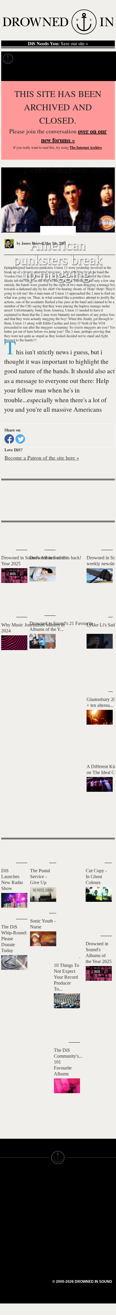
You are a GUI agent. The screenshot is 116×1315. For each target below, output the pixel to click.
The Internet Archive (86, 147)
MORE (101, 823)
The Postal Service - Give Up (40, 876)
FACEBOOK (41, 1213)
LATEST (10, 534)
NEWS (6, 1200)
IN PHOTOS (12, 1211)
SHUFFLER (41, 1224)
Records (29, 59)
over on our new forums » (74, 135)
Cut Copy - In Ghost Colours (96, 876)
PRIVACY (67, 1195)
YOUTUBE (40, 1235)
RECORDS (11, 1216)
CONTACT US (43, 1179)
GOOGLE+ (40, 1208)
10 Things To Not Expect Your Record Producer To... (66, 977)
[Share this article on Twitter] (20, 439)
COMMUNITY (14, 1254)
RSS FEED (40, 1240)
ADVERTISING (73, 1200)
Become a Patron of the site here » (41, 457)
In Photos (87, 59)
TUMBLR (38, 1229)
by (30, 243)
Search (103, 73)
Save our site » (58, 43)
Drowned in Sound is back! (55, 557)
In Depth (57, 59)
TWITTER (39, 1219)
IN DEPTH (10, 1206)
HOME (7, 1190)
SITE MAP (10, 1195)
